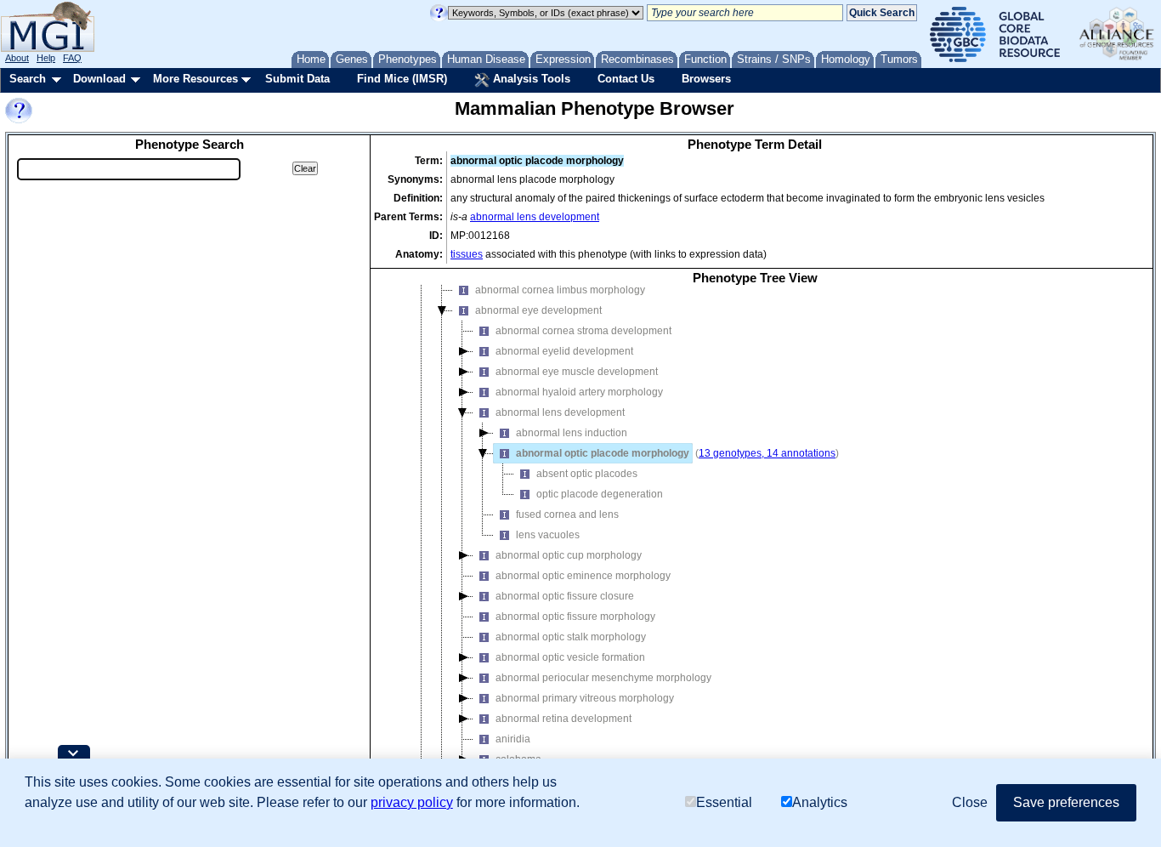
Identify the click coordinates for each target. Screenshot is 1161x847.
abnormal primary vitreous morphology (585, 698)
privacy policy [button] (412, 802)
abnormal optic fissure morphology (575, 616)
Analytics (819, 802)
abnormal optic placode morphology (602, 453)
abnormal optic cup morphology (569, 555)
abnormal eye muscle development (577, 372)
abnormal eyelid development (564, 351)
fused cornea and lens (567, 514)
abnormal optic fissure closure (565, 596)
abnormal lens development (534, 217)
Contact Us (625, 78)
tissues (466, 254)
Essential (724, 802)
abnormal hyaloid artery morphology (579, 392)
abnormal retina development (563, 719)
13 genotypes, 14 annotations (767, 453)
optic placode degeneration (599, 494)
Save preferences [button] (1066, 802)
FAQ (72, 58)
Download (99, 78)
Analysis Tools (530, 78)
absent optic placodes (586, 474)
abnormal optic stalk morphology (571, 637)
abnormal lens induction (571, 433)
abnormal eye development (538, 310)
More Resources (195, 78)
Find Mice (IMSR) (402, 78)
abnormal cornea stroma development (583, 331)
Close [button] (970, 802)
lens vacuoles (548, 535)
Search (27, 78)
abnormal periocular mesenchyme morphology (603, 678)
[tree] (755, 540)
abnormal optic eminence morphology (583, 576)
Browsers (706, 78)
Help (46, 58)
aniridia (513, 739)
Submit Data (297, 78)
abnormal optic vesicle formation (570, 657)
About (17, 58)
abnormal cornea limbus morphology (560, 290)
